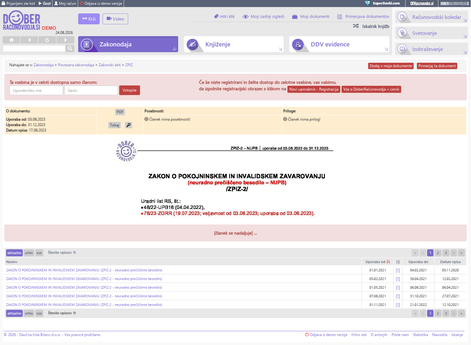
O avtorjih (379, 334)
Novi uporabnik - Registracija (313, 89)
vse (39, 253)
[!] (398, 262)
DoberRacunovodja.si (454, 3)
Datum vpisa (450, 262)
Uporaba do (418, 262)
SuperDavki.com (383, 3)
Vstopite (129, 90)
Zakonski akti (110, 64)
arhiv (29, 253)
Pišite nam (400, 334)
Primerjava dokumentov (367, 16)
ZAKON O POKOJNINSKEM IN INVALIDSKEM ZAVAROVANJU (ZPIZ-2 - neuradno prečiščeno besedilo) (84, 270)
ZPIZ (129, 64)
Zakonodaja (44, 64)
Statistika (420, 334)
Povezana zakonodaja (76, 64)
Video (118, 19)
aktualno (14, 253)
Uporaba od (376, 262)
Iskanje (457, 334)
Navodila (439, 334)
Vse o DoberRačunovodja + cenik (371, 89)
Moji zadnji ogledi (267, 16)
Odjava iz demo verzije (103, 3)
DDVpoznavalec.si (421, 3)
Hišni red (359, 334)
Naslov (11, 262)
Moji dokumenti (314, 16)
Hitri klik (227, 16)
